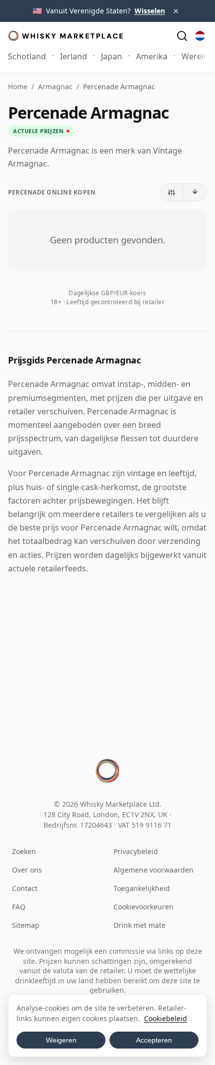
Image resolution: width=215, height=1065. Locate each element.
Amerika (152, 56)
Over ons (27, 870)
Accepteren (154, 1040)
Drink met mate (140, 925)
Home (18, 86)
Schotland (27, 56)
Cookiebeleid (165, 1018)
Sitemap (26, 925)
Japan (111, 56)
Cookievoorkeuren (144, 906)
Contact (25, 888)
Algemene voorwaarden (154, 870)
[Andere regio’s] (200, 36)
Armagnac (55, 86)
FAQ (19, 906)
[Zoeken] (182, 36)
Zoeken (24, 851)
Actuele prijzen (38, 131)
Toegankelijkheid (142, 888)
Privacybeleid (136, 851)
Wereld (195, 56)
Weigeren (61, 1040)
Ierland (73, 56)
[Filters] (172, 192)
